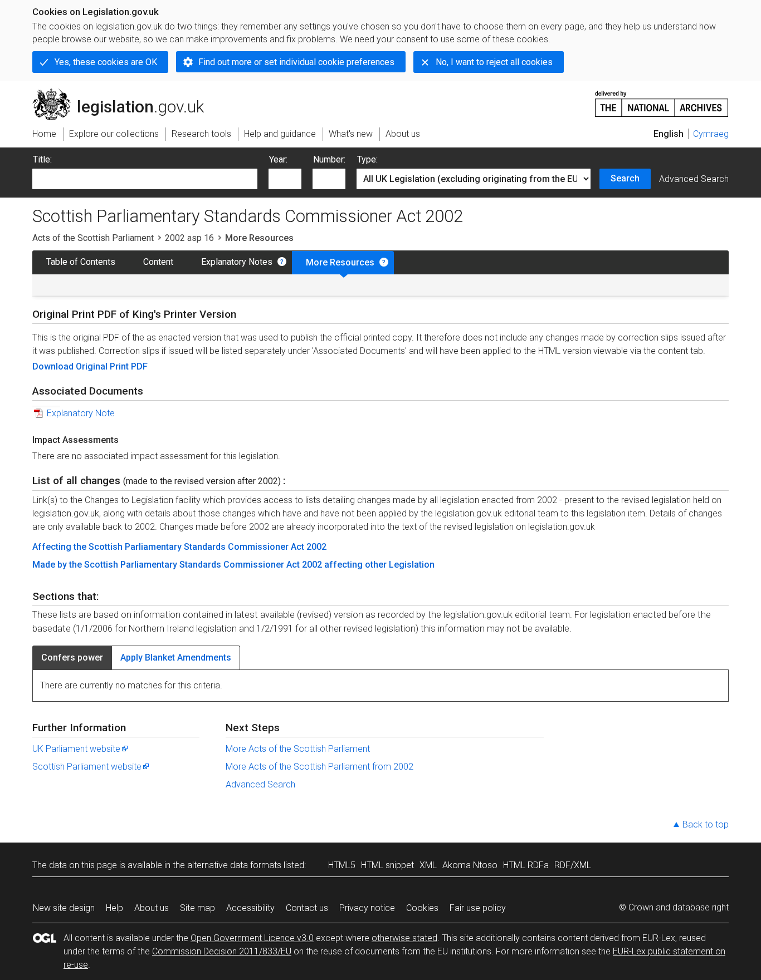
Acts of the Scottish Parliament (93, 238)
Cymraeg (711, 134)
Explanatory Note (81, 413)
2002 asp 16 (189, 238)
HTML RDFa (526, 865)
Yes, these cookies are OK (106, 62)
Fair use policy (478, 908)
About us (151, 908)
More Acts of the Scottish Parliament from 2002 (319, 766)
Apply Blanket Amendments (175, 657)
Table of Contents (80, 262)
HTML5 (341, 865)
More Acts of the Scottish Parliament (298, 748)
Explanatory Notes (236, 262)
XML (428, 865)
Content (158, 262)
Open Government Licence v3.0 (252, 938)
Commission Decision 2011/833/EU (221, 951)
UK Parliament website (76, 748)
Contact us (307, 908)
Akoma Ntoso (469, 865)
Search (625, 178)
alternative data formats (234, 865)
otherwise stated (404, 938)
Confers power (72, 657)
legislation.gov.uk (124, 93)
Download (54, 366)
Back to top (705, 824)
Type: (367, 159)
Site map (197, 908)
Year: (278, 159)
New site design (64, 908)
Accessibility (250, 908)
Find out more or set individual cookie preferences (296, 62)
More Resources (340, 262)
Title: (42, 159)
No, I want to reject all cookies (494, 62)
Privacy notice (367, 908)
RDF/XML (572, 865)
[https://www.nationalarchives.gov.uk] (662, 99)
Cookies (422, 908)
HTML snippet (387, 865)
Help (114, 908)
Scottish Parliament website (87, 766)
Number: (329, 159)
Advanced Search (694, 179)
